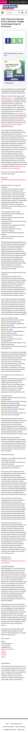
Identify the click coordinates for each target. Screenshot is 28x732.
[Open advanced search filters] (22, 12)
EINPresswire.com (6, 98)
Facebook (3, 654)
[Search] (19, 12)
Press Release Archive (16, 723)
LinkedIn (3, 651)
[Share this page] (26, 12)
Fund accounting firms (19, 113)
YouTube (3, 656)
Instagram (4, 653)
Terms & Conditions (20, 726)
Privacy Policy (21, 729)
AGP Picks (3, 2)
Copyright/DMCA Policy (9, 729)
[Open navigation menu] (2, 12)
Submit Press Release (8, 726)
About (7, 723)
